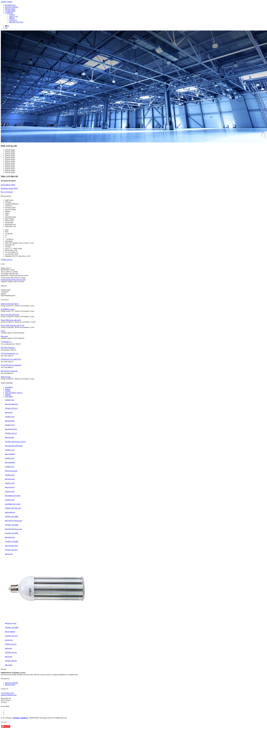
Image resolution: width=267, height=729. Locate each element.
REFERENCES (10, 5)
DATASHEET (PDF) (8, 185)
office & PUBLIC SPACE (14, 393)
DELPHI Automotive (8, 348)
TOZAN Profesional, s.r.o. (9, 353)
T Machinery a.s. (6, 342)
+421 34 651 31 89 (7, 693)
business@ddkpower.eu (8, 695)
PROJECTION (10, 9)
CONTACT (13, 20)
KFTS (3, 331)
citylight (7, 391)
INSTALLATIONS (11, 7)
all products (9, 387)
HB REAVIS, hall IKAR (9, 371)
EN (6, 28)
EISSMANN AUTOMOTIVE (11, 359)
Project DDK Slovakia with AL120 (12, 325)
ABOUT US (13, 16)
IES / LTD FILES (7, 192)
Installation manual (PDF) (9, 188)
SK (8, 26)
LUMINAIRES (10, 11)
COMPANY (9, 13)
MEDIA (12, 18)
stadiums (8, 394)
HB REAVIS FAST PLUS (10, 304)
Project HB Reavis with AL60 (11, 320)
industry (7, 389)
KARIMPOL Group (7, 309)
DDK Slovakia (6, 377)
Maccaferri (4, 336)
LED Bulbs (9, 396)
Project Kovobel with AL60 (10, 315)
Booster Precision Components (11, 365)
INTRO (11, 15)
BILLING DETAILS (16, 22)
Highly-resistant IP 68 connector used (13, 280)
